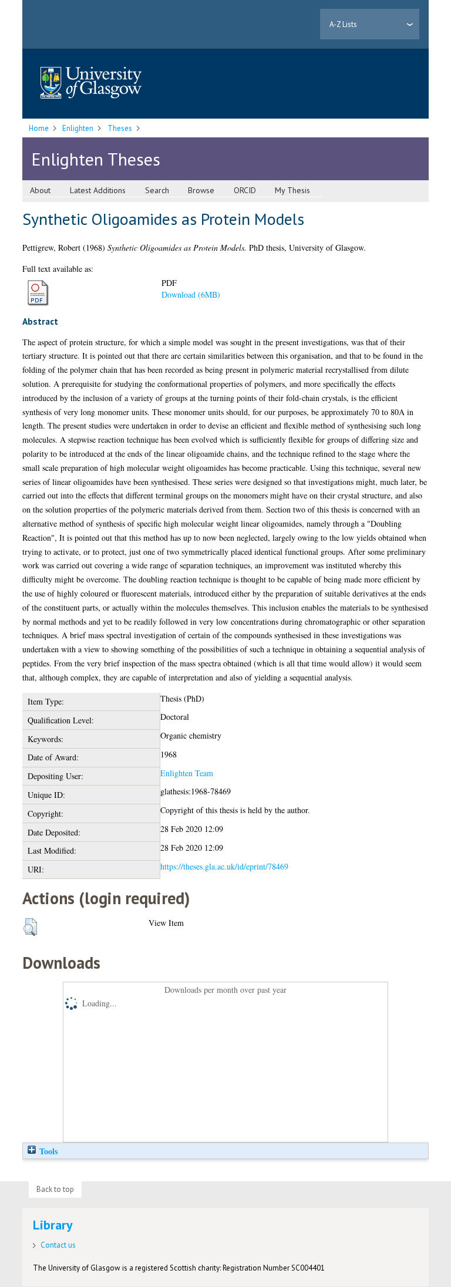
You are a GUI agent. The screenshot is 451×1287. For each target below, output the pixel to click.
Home (39, 128)
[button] (30, 927)
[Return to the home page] (91, 83)
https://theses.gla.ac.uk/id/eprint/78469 (224, 866)
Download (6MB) (190, 294)
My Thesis (292, 190)
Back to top (55, 1189)
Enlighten (77, 128)
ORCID (245, 190)
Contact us (58, 1245)
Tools (47, 1151)
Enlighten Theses (95, 158)
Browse (201, 190)
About (40, 190)
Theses (119, 128)
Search (157, 190)
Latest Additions (98, 190)
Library (53, 1225)
